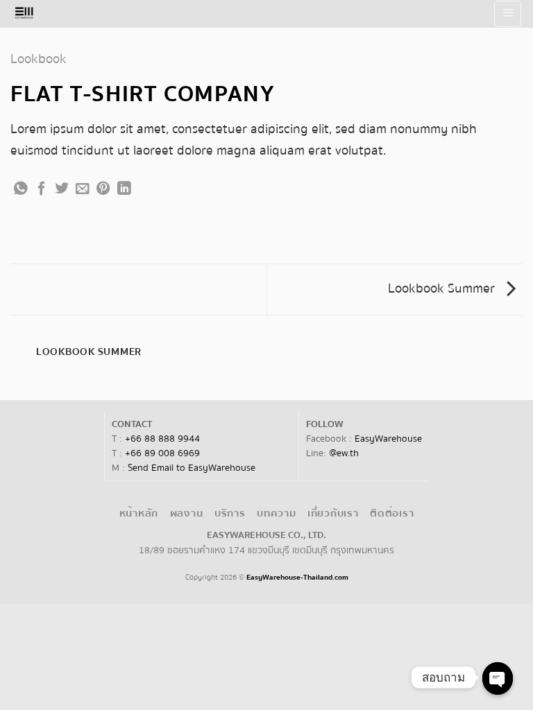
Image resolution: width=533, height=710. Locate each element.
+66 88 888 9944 (162, 439)
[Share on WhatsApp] (21, 189)
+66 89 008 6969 (162, 453)
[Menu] (507, 14)
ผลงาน (186, 513)
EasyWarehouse (388, 439)
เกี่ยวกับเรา (333, 513)
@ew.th (344, 453)
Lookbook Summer (443, 288)
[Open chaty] (497, 678)
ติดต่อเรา (392, 513)
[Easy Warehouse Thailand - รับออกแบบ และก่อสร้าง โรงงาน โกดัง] (34, 14)
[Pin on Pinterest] (103, 189)
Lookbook (38, 59)
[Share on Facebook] (42, 189)
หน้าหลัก (138, 513)
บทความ (276, 513)
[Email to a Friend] (83, 189)
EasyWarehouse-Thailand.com (297, 577)
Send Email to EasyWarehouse (191, 468)
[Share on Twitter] (62, 189)
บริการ (230, 513)
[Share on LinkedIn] (124, 189)
